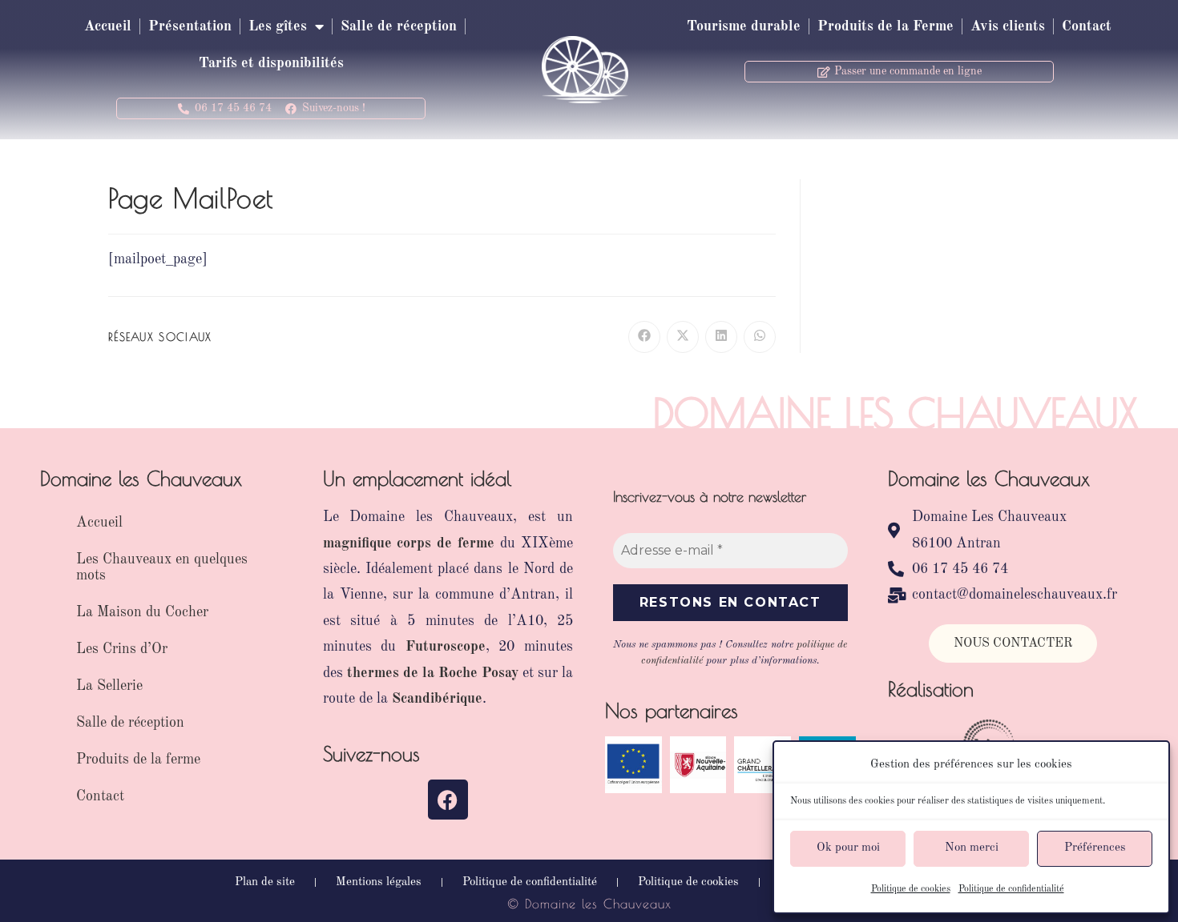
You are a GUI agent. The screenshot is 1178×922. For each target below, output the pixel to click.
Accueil (107, 26)
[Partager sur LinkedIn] (721, 337)
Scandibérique (437, 699)
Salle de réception (399, 26)
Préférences (1095, 848)
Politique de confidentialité (1011, 889)
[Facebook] (448, 800)
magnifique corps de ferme (409, 543)
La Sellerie (109, 686)
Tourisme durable (744, 26)
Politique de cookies (910, 889)
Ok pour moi (848, 848)
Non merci (971, 848)
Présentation (190, 26)
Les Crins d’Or (121, 649)
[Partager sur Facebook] (644, 337)
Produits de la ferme (138, 759)
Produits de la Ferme (885, 26)
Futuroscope (445, 646)
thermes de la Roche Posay (432, 673)
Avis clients (1007, 26)
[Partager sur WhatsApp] (760, 337)
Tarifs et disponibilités (271, 63)
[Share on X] (683, 337)
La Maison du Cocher (142, 612)
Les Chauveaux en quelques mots (162, 567)
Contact (1086, 26)
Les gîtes (277, 26)
